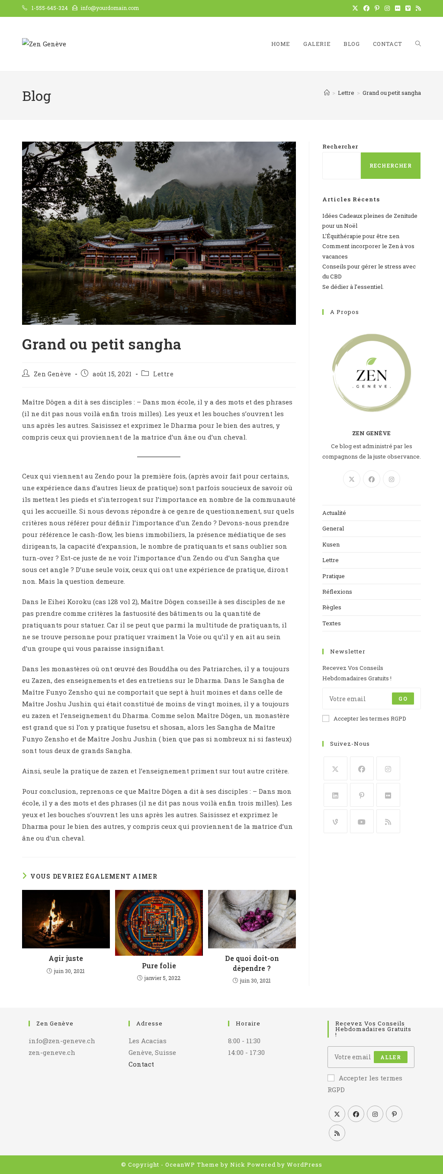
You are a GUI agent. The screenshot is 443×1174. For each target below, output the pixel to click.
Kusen (331, 544)
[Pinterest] (362, 795)
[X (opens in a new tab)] (355, 8)
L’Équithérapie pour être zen (360, 236)
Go (402, 698)
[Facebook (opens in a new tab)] (366, 8)
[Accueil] (327, 93)
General (333, 528)
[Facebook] (371, 479)
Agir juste (65, 958)
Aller (390, 1057)
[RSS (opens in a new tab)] (417, 8)
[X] (351, 479)
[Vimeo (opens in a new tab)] (408, 8)
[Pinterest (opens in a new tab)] (377, 8)
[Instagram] (391, 479)
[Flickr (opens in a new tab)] (397, 8)
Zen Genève (52, 374)
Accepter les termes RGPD (370, 718)
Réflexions (337, 591)
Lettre (163, 374)
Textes (331, 623)
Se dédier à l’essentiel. (353, 287)
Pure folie (159, 965)
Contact (141, 1064)
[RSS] (388, 821)
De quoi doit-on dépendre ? (252, 963)
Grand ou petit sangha (392, 93)
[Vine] (335, 821)
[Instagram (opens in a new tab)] (387, 8)
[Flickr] (388, 795)
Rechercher (340, 146)
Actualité (334, 513)
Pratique (333, 576)
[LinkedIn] (335, 795)
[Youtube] (362, 821)
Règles (331, 607)
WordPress (304, 1164)
